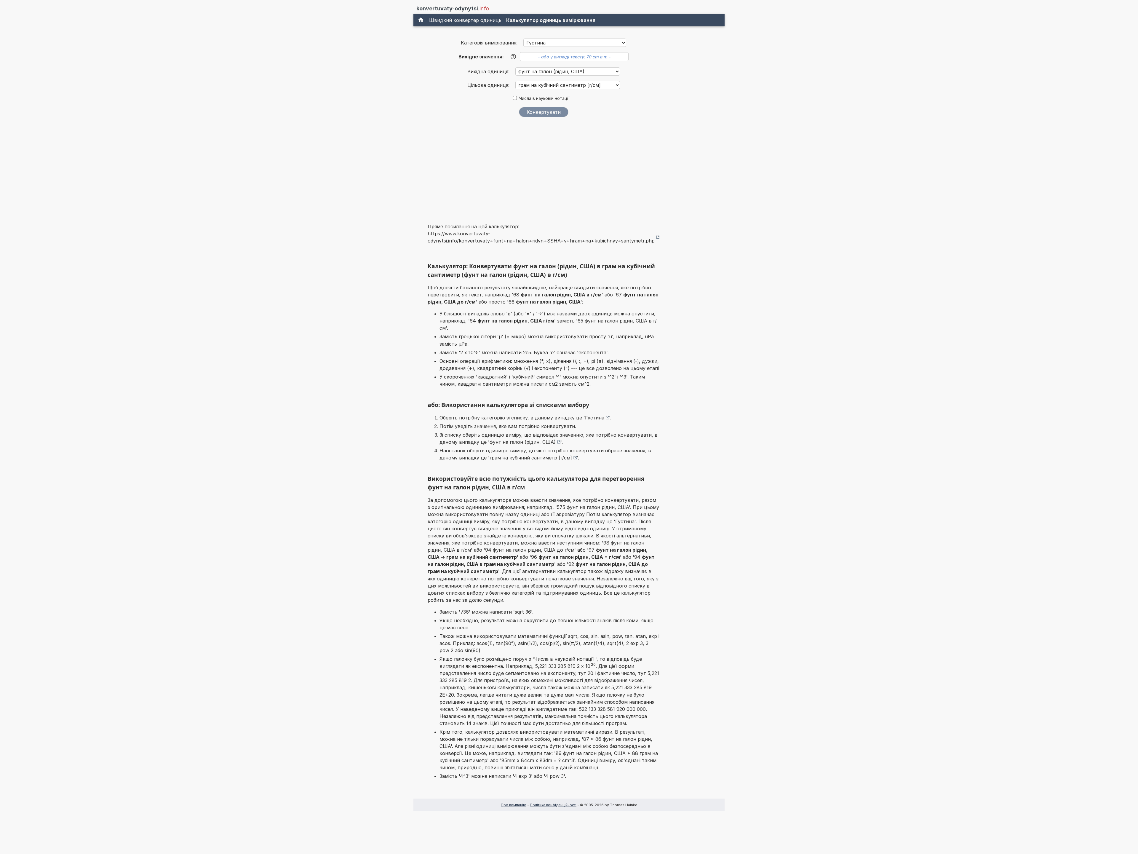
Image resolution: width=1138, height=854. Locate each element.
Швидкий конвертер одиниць (465, 20)
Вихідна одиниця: (489, 71)
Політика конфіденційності (553, 805)
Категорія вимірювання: (489, 43)
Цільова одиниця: (489, 85)
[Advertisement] (543, 166)
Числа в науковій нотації (544, 98)
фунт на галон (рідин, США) (523, 442)
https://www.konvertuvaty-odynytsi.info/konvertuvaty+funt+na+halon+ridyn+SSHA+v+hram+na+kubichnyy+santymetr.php (541, 237)
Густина (594, 418)
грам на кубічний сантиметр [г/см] (531, 458)
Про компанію (513, 805)
